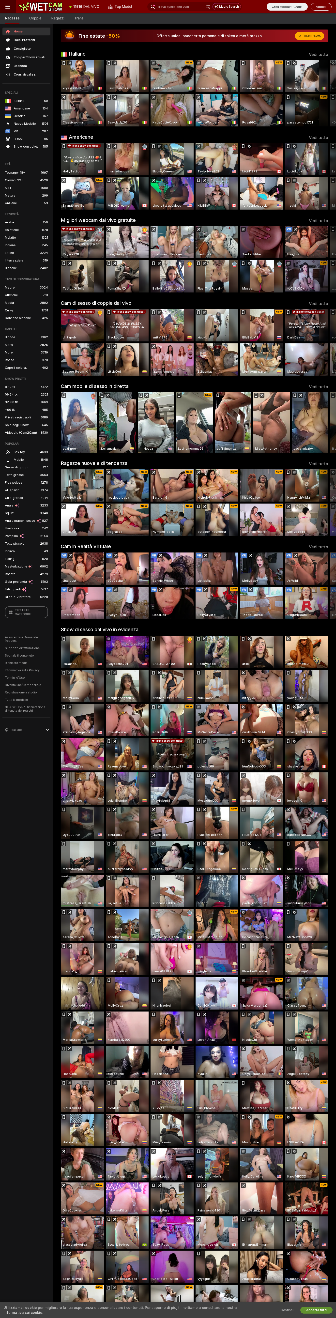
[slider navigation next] (323, 93)
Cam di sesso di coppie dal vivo (96, 303)
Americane (81, 137)
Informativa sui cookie (22, 1313)
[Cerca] (208, 6)
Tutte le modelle (16, 700)
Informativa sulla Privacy (22, 670)
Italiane (77, 54)
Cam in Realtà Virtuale (86, 546)
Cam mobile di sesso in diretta (95, 386)
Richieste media (16, 663)
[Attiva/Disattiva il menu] (8, 6)
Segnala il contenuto (19, 655)
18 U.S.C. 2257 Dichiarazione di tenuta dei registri (25, 708)
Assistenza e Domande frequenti (21, 639)
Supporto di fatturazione (22, 648)
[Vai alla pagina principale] (40, 6)
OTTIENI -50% (309, 36)
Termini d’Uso (15, 677)
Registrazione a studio (21, 692)
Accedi (321, 7)
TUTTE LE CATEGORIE (23, 612)
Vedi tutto (318, 54)
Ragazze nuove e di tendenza (94, 463)
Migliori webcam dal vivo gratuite (98, 220)
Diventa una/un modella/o (23, 685)
